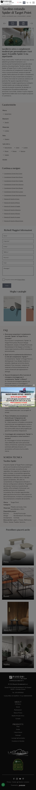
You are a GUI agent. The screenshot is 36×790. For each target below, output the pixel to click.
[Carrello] (27, 2)
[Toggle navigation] (33, 2)
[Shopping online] (24, 2)
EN (20, 2)
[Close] (34, 385)
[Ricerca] (30, 3)
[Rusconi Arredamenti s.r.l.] (9, 3)
